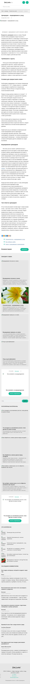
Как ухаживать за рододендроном (15, 390)
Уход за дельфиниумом (9, 359)
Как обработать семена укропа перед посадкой (12, 455)
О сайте (14, 674)
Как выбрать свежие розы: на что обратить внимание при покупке (14, 484)
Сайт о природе (4, 11)
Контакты (14, 675)
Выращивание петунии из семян (11, 278)
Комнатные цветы (13, 11)
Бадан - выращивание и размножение (15, 244)
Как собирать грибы (10, 241)
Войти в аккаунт (23, 2)
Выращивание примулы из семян (12, 332)
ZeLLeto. (8, 2)
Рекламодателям (14, 677)
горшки (3, 168)
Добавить (24, 249)
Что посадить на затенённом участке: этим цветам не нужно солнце (14, 428)
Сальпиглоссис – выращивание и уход (15, 239)
